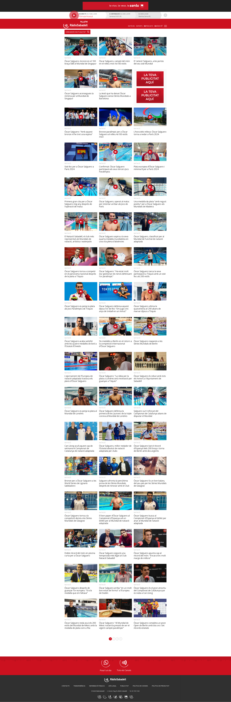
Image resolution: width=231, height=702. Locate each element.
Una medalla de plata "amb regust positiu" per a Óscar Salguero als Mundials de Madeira (150, 204)
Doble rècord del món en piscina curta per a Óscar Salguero (80, 554)
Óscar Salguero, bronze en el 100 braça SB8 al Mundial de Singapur (80, 62)
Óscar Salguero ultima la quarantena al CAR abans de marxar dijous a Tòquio (147, 309)
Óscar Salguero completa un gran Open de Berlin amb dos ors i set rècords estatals (150, 625)
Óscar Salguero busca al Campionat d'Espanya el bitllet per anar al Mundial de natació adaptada (150, 519)
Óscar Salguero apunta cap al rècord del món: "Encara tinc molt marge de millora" (150, 556)
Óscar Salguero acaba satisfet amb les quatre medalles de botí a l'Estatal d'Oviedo (81, 344)
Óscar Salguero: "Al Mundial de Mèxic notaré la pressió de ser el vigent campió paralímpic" (114, 625)
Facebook (110, 697)
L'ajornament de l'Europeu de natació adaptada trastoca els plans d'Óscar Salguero (79, 378)
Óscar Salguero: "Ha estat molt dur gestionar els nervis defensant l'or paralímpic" (115, 274)
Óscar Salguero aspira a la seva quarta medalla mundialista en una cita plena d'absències (113, 239)
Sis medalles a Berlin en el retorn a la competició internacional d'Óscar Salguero (115, 344)
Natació (68, 58)
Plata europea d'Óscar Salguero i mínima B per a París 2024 (149, 168)
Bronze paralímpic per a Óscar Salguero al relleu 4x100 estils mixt (113, 134)
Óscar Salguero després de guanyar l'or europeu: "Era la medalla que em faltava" (78, 590)
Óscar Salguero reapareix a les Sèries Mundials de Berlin (148, 342)
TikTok (115, 697)
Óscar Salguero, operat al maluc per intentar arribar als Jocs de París (114, 204)
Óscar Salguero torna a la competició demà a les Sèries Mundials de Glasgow (78, 518)
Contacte (65, 686)
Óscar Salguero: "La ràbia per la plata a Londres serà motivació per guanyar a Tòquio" (115, 378)
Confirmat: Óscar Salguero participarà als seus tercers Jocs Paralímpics (114, 169)
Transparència (79, 686)
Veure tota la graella (165, 15)
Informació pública (97, 686)
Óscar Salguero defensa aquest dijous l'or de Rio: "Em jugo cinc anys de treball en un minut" (114, 309)
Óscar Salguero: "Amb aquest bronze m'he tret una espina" (78, 133)
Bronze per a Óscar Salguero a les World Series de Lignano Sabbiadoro (80, 483)
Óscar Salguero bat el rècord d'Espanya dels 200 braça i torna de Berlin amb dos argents (149, 448)
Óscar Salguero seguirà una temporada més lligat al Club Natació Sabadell (112, 556)
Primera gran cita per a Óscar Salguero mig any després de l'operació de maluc (78, 204)
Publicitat (124, 686)
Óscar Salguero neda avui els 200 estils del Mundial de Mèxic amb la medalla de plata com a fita (81, 625)
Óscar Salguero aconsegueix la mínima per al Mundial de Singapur (79, 96)
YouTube (126, 697)
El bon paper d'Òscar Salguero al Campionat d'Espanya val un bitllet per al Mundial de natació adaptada (114, 519)
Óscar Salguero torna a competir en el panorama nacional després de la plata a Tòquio (80, 274)
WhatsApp (131, 697)
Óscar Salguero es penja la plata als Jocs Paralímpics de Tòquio (80, 307)
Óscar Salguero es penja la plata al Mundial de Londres (81, 412)
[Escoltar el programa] (84, 15)
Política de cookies (140, 686)
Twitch (121, 697)
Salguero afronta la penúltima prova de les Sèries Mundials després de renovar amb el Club (114, 483)
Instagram (99, 697)
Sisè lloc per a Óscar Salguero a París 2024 (79, 168)
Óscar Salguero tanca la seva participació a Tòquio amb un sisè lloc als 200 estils (150, 274)
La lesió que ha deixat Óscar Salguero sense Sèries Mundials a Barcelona (115, 96)
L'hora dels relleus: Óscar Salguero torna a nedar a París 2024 (150, 133)
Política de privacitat (160, 686)
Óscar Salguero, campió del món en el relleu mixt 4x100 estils (114, 62)
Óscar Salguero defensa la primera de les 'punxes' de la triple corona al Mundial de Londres (115, 413)
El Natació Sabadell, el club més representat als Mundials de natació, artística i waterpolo (79, 239)
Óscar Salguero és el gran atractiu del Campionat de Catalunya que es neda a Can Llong (150, 590)
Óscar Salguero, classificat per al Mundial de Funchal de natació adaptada (149, 239)
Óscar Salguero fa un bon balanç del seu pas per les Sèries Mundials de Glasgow (150, 483)
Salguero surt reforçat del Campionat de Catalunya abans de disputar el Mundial (150, 413)
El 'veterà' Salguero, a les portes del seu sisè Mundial (149, 62)
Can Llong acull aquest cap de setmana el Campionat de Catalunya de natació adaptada (79, 448)
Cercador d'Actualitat (76, 32)
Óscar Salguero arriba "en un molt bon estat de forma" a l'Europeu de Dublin (115, 590)
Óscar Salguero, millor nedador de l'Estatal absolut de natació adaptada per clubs (115, 448)
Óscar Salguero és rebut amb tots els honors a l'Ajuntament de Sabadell (150, 378)
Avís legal (112, 686)
